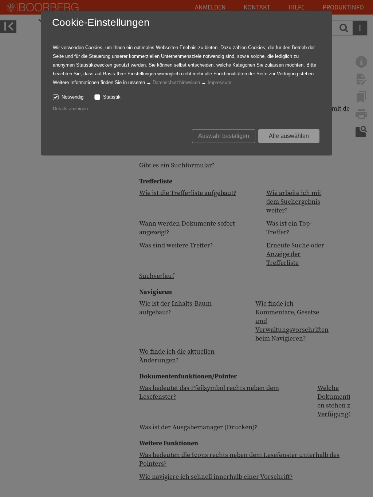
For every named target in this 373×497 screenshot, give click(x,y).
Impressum (219, 82)
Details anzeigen (70, 108)
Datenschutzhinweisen (176, 82)
